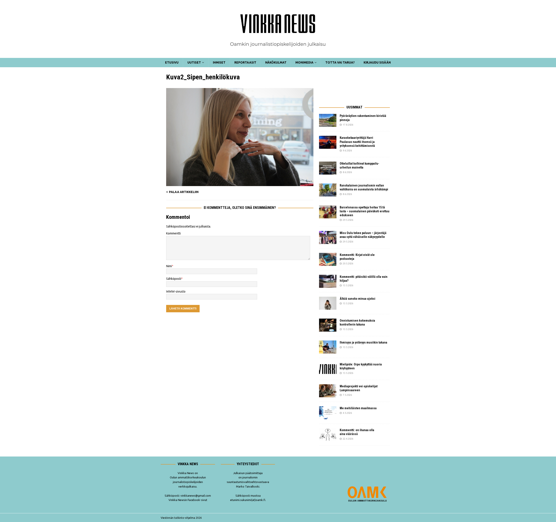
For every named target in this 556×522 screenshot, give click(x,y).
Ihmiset (219, 62)
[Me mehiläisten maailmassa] (327, 412)
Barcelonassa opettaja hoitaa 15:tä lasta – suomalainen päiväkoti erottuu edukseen (364, 211)
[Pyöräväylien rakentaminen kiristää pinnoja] (327, 120)
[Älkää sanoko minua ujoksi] (327, 303)
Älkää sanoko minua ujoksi (357, 298)
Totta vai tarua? (340, 62)
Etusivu (172, 62)
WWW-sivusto (175, 291)
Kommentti (173, 233)
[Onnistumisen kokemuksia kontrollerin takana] (327, 325)
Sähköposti (173, 278)
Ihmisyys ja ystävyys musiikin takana (364, 342)
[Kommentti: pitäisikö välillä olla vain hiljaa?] (327, 281)
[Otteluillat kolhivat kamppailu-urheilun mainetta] (327, 168)
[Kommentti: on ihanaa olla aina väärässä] (327, 434)
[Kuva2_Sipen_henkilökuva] (239, 183)
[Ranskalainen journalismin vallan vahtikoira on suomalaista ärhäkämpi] (327, 189)
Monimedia (304, 62)
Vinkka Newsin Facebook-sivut (188, 499)
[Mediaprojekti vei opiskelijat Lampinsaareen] (327, 390)
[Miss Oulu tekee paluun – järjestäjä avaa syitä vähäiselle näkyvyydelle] (327, 237)
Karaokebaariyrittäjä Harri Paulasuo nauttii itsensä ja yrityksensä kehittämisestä (358, 141)
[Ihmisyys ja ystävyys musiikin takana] (327, 346)
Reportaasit (245, 62)
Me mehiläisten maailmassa (358, 408)
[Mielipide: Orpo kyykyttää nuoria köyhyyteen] (327, 368)
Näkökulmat (275, 62)
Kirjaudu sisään (377, 62)
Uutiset (194, 62)
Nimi (169, 266)
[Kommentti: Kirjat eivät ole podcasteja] (327, 259)
